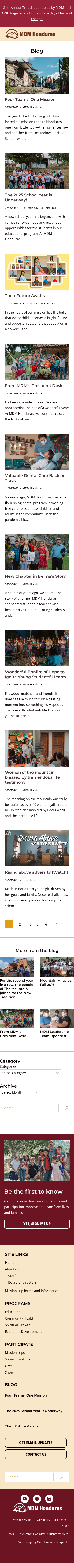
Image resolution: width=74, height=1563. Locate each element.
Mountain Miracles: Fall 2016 (56, 983)
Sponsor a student (19, 1359)
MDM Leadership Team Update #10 (55, 1034)
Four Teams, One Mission (30, 99)
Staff (11, 1276)
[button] (37, 1224)
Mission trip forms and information (32, 1290)
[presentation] (37, 75)
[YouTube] (25, 1499)
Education (29, 208)
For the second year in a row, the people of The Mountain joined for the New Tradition (16, 989)
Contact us (35, 1454)
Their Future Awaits (25, 295)
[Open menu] (66, 34)
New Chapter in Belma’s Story (35, 576)
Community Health (19, 1318)
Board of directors (22, 1282)
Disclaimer (59, 1520)
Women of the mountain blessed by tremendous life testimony (32, 777)
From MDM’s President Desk (33, 385)
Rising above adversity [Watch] (36, 872)
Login (65, 1525)
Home (9, 1262)
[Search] (67, 1108)
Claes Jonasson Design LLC (53, 1542)
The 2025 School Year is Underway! (34, 1411)
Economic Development (23, 1331)
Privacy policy (42, 1520)
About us (12, 1269)
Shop (9, 1372)
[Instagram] (49, 1499)
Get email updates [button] (35, 1442)
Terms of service (21, 1520)
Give (8, 1366)
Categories (8, 1066)
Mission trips (15, 1352)
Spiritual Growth (17, 1325)
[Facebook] (37, 1499)
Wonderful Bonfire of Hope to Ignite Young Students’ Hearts (35, 674)
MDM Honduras (32, 107)
